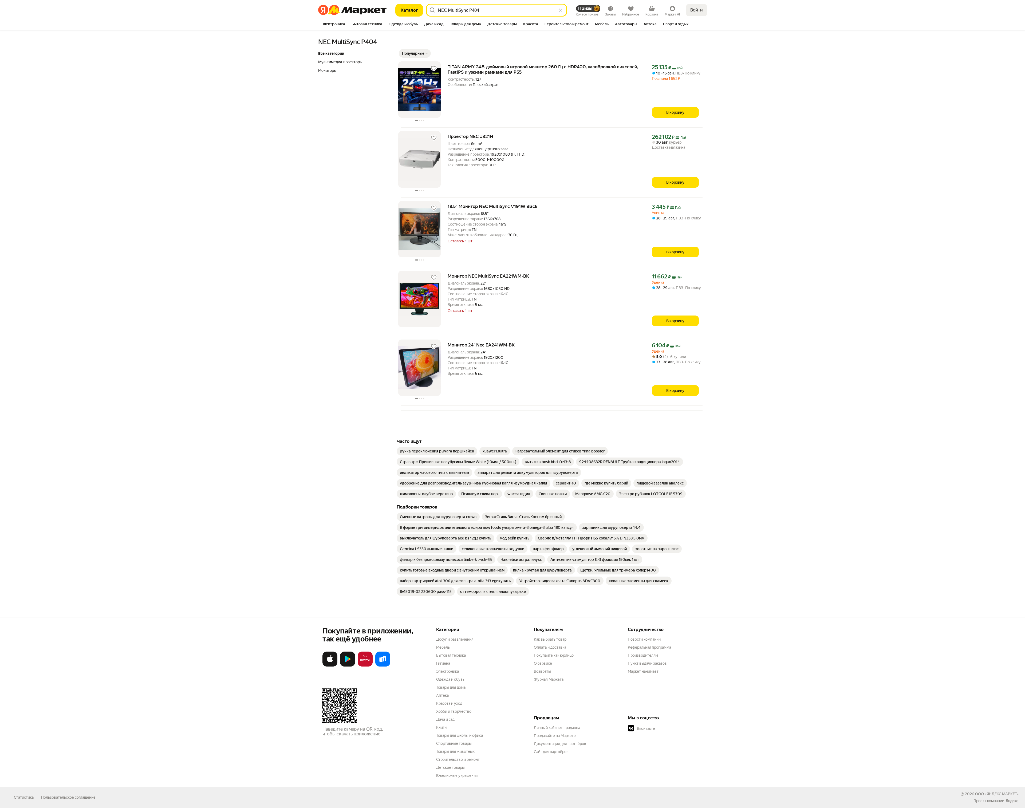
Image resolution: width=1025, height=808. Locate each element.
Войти (696, 10)
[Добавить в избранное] (433, 68)
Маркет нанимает (643, 671)
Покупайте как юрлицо (554, 655)
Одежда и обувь (450, 679)
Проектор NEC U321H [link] (470, 136)
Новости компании (644, 639)
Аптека (442, 695)
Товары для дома (451, 687)
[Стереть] (560, 10)
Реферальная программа (649, 647)
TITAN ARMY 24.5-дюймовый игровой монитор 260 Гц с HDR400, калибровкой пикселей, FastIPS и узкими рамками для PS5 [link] (543, 69)
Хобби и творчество (453, 711)
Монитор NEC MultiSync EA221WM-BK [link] (488, 276)
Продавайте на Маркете (555, 736)
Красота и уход (449, 703)
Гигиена (443, 663)
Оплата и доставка (550, 647)
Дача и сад (445, 719)
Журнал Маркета (548, 679)
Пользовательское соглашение (68, 797)
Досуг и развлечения (454, 639)
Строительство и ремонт (458, 759)
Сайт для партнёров (551, 752)
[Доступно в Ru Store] (382, 665)
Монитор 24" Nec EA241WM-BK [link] (481, 345)
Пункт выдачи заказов (647, 663)
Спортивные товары (454, 743)
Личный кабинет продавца (557, 728)
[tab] (333, 24)
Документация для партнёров (560, 744)
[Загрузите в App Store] (329, 665)
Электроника (447, 671)
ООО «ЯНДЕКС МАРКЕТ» (997, 794)
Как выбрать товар (550, 639)
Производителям (643, 655)
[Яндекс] (1012, 801)
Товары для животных (455, 751)
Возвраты (542, 671)
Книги (441, 727)
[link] (437, 451)
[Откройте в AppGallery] (365, 665)
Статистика (24, 797)
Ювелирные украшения (457, 775)
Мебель (443, 647)
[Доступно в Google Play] (347, 665)
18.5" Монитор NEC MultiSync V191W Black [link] (492, 206)
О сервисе (543, 663)
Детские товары (450, 767)
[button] (415, 53)
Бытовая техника (451, 655)
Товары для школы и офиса (459, 735)
